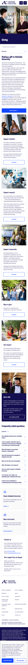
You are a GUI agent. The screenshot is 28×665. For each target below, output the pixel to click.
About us (5, 506)
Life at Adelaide (19, 590)
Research (4, 593)
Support (17, 599)
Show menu (4, 51)
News (3, 615)
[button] (26, 643)
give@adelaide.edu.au (14, 553)
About (16, 593)
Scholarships (5, 611)
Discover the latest (7, 531)
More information (20, 660)
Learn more (14, 162)
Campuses (17, 596)
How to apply (5, 596)
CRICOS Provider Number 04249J (16, 623)
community (5, 97)
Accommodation (19, 611)
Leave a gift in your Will (14, 417)
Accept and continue (7, 660)
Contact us (17, 615)
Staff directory (18, 608)
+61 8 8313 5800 (10, 551)
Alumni (3, 608)
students (4, 96)
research (10, 96)
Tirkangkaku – (10, 619)
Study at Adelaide (6, 590)
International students (20, 604)
